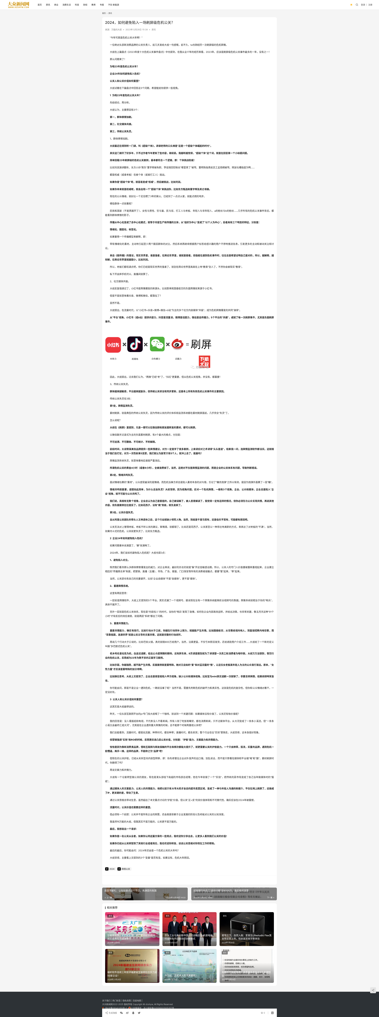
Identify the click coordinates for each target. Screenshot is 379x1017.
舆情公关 (126, 869)
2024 (113, 552)
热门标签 (116, 1000)
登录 (363, 4)
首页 (40, 4)
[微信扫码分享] (121, 1013)
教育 (93, 4)
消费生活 (66, 4)
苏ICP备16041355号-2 (116, 1008)
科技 (77, 4)
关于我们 (106, 1000)
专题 (102, 4)
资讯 (48, 4)
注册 (370, 4)
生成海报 (112, 1013)
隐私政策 (127, 1000)
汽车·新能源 (113, 4)
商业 (56, 4)
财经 (85, 4)
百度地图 (137, 1000)
